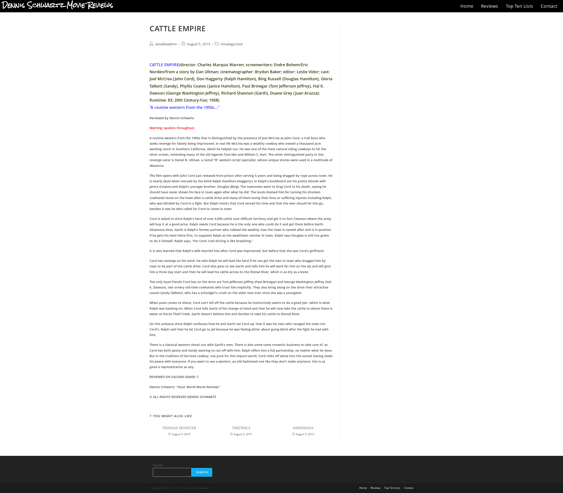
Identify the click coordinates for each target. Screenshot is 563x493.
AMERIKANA (303, 427)
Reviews (489, 6)
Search (158, 465)
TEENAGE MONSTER (179, 427)
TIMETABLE (241, 427)
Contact (549, 6)
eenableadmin (166, 44)
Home (466, 6)
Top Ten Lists (519, 6)
